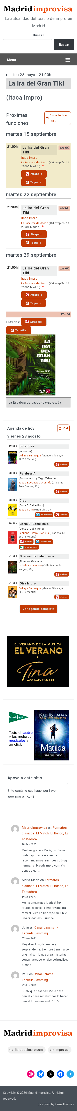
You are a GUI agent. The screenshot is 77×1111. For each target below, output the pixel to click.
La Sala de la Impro (30, 565)
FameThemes (64, 1104)
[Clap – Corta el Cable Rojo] (12, 510)
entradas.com (46, 515)
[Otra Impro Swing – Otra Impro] (12, 592)
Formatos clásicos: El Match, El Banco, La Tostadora (45, 833)
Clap (23, 500)
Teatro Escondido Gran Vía (35, 482)
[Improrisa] (12, 457)
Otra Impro (28, 583)
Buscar (38, 35)
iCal (65, 428)
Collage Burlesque (30, 455)
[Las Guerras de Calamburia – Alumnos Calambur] (12, 567)
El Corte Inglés (31, 547)
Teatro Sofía (26, 509)
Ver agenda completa (38, 609)
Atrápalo (36, 173)
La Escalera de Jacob (34, 162)
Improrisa (27, 446)
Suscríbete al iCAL (58, 118)
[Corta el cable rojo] (12, 537)
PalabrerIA (27, 473)
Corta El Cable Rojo (34, 524)
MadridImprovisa (34, 828)
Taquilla (35, 182)
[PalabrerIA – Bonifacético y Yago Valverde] (12, 484)
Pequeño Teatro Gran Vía (34, 533)
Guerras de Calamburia (37, 556)
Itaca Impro (29, 158)
